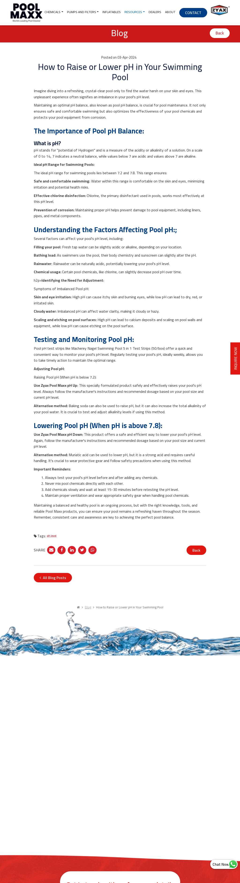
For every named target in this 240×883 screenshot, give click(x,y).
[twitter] (82, 549)
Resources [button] (133, 12)
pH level (51, 535)
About (170, 12)
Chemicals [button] (52, 12)
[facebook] (61, 549)
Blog (88, 607)
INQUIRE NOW (235, 358)
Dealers (155, 12)
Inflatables (111, 12)
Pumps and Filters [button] (81, 12)
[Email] (51, 549)
